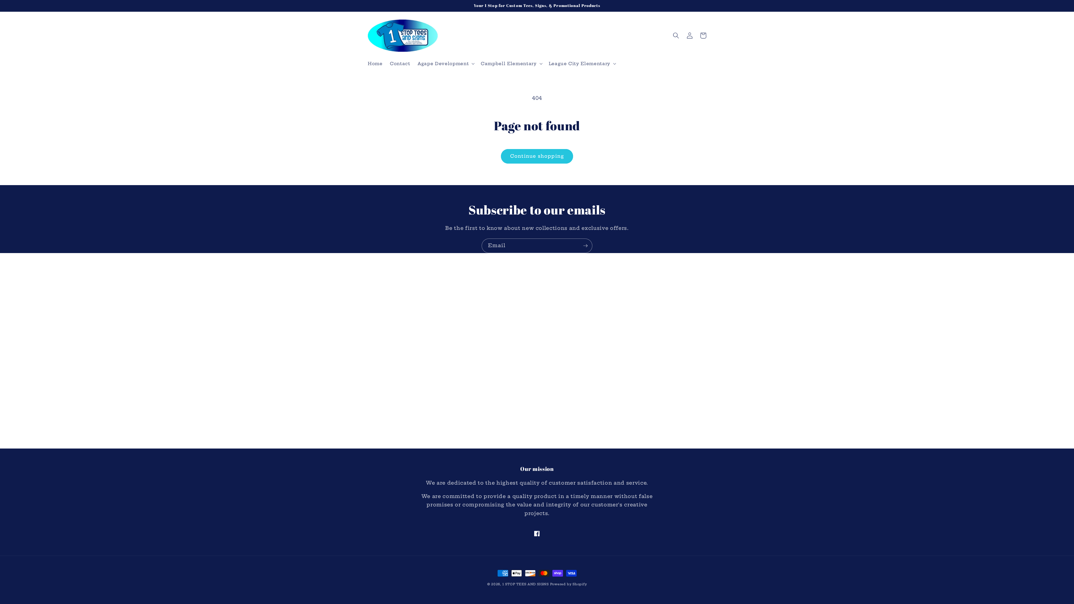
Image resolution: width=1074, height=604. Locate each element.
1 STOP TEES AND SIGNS (525, 584)
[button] (445, 63)
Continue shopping (537, 156)
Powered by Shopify (568, 584)
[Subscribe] (585, 246)
